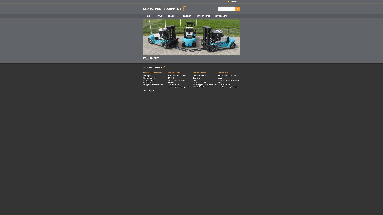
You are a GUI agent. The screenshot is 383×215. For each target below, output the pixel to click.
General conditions (148, 90)
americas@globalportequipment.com (180, 87)
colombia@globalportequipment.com (204, 85)
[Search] (237, 9)
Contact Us (234, 2)
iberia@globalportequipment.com (228, 87)
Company (159, 16)
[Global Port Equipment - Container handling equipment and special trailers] (164, 9)
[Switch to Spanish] (228, 1)
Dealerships (172, 16)
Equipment (187, 16)
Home (148, 16)
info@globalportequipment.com (153, 85)
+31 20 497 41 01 (149, 82)
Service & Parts (221, 16)
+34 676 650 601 (224, 85)
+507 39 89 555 (174, 85)
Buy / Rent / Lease (203, 16)
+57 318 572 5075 (200, 82)
